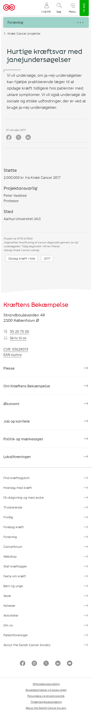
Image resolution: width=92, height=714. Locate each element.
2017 (47, 258)
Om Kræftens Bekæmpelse (26, 386)
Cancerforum (12, 546)
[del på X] (18, 137)
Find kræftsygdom (16, 478)
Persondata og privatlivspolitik (46, 695)
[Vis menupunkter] (46, 22)
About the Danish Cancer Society (26, 645)
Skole (7, 596)
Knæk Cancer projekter (23, 33)
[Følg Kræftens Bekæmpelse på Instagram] (34, 664)
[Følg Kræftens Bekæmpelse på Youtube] (69, 664)
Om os (8, 625)
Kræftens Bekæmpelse (35, 304)
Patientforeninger (15, 635)
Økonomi (11, 403)
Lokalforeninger (17, 456)
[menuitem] (46, 7)
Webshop (10, 556)
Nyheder (9, 605)
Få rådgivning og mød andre (23, 497)
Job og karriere (16, 421)
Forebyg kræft (13, 527)
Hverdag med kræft (17, 487)
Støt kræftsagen (15, 566)
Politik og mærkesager (23, 439)
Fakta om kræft (14, 576)
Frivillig (8, 517)
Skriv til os (18, 338)
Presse (9, 368)
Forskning (10, 537)
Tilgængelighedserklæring (46, 701)
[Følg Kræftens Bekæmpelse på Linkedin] (58, 664)
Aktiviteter (10, 615)
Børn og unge (13, 586)
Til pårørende (12, 507)
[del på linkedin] (28, 137)
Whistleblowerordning (46, 683)
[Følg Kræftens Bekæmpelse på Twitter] (46, 664)
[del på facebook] (9, 137)
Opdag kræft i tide (21, 258)
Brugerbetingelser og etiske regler (46, 689)
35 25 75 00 (19, 331)
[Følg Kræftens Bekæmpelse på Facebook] (22, 664)
